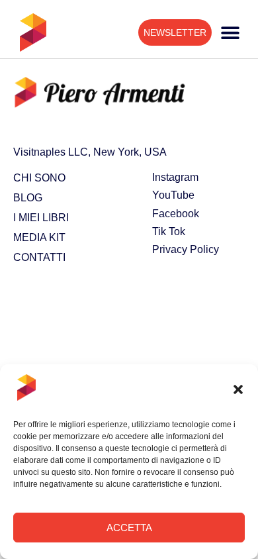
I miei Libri (41, 217)
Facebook (175, 213)
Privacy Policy (185, 249)
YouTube (173, 195)
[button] (238, 389)
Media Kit (39, 237)
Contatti (39, 257)
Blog (27, 197)
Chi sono (39, 177)
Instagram (175, 177)
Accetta (129, 527)
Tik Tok (168, 231)
